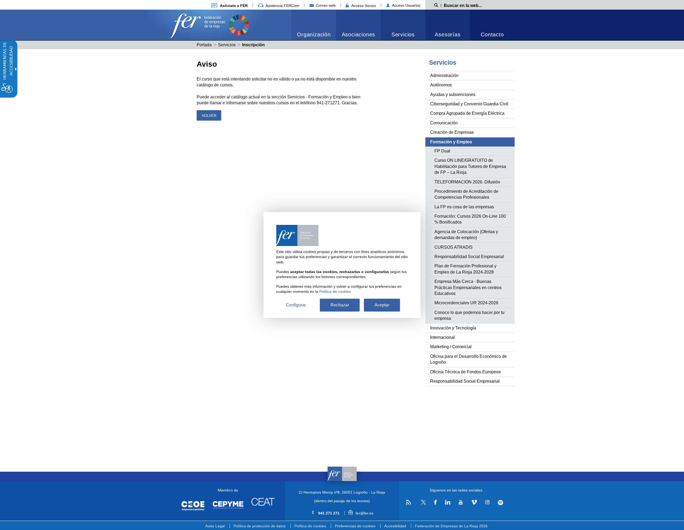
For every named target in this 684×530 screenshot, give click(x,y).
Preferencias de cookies (355, 526)
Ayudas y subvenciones (452, 94)
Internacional (442, 337)
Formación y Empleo (451, 142)
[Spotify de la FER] (500, 502)
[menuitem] (229, 5)
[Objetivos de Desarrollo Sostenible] (239, 24)
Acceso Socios (363, 5)
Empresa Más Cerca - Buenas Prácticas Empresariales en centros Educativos (468, 287)
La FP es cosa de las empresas (464, 207)
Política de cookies (310, 526)
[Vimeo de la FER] (474, 502)
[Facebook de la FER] (435, 502)
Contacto (492, 34)
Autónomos (441, 85)
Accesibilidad (395, 526)
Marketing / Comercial (451, 346)
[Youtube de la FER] (460, 502)
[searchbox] (471, 5)
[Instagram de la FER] (487, 502)
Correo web (325, 5)
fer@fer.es (364, 513)
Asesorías (447, 34)
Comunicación (444, 123)
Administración (444, 75)
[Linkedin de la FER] (447, 502)
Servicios (403, 34)
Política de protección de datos (260, 526)
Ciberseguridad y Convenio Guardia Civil (469, 104)
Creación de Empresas (452, 132)
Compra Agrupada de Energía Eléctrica (467, 113)
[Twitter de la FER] (422, 503)
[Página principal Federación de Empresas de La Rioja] (198, 24)
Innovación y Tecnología (453, 328)
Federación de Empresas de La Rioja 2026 (451, 526)
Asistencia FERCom (282, 5)
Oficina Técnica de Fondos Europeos (465, 372)
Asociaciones (358, 34)
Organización (314, 34)
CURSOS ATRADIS (453, 247)
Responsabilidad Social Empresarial (469, 256)
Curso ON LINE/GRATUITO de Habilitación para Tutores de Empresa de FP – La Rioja (470, 166)
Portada (204, 45)
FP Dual (442, 151)
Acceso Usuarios (405, 5)
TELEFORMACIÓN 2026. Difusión (467, 182)
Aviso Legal (215, 526)
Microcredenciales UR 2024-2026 (466, 303)
